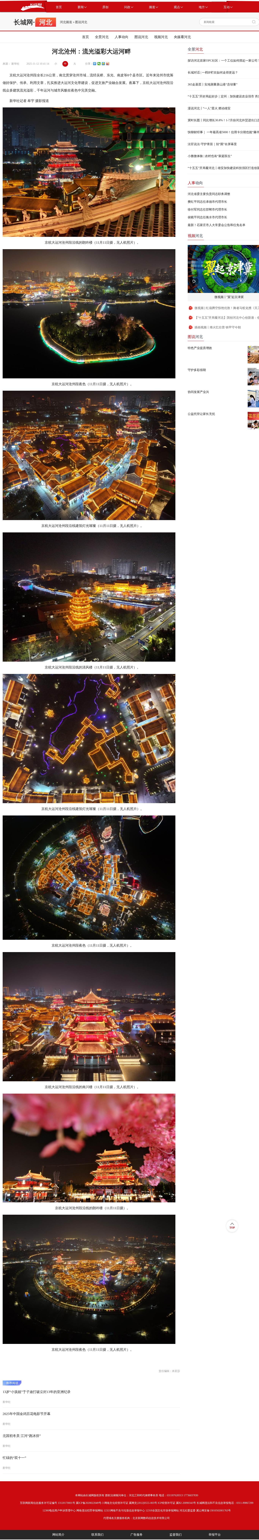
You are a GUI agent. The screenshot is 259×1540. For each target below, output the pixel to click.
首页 (85, 37)
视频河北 (161, 37)
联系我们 (97, 1534)
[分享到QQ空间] (103, 63)
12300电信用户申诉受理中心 (59, 1510)
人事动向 (121, 37)
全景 (195, 49)
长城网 (23, 22)
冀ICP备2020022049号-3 (90, 1503)
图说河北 (81, 22)
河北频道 (66, 22)
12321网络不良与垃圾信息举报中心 (124, 1510)
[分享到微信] (99, 63)
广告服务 (136, 1534)
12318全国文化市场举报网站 (162, 1510)
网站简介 (58, 1534)
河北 (195, 236)
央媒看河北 (182, 37)
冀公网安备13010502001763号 (213, 1510)
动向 (195, 183)
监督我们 (176, 1534)
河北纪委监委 (187, 1510)
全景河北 (102, 37)
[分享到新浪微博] (107, 63)
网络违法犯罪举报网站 (89, 1510)
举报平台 (215, 1534)
